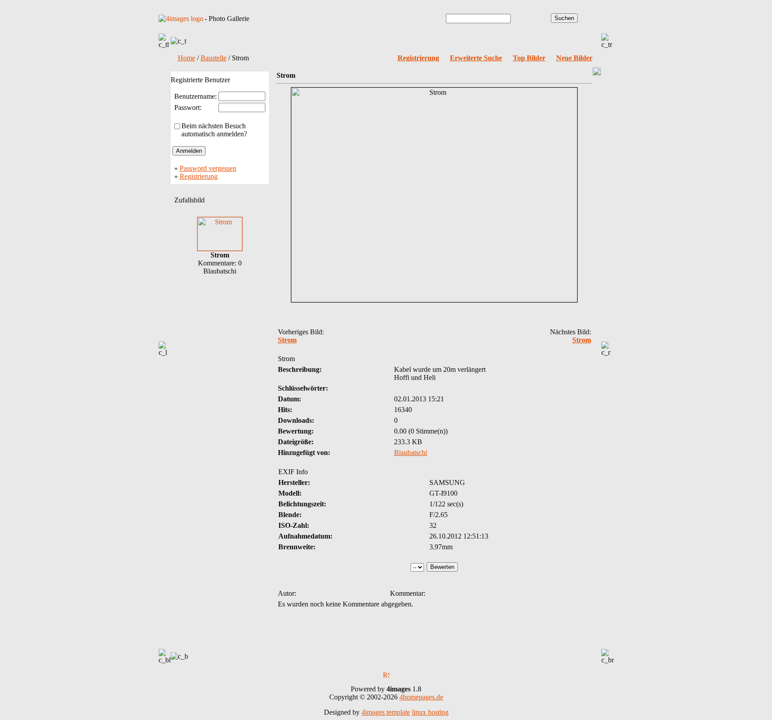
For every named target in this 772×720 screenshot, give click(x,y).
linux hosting (430, 712)
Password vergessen (208, 168)
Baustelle (214, 58)
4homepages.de (421, 697)
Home (186, 58)
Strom (287, 340)
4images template (385, 712)
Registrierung (199, 176)
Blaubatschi (410, 452)
